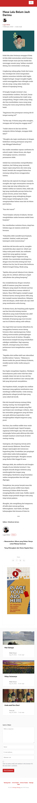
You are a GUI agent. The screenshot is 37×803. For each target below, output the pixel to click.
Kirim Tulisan (15, 782)
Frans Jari (11, 710)
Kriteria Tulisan (24, 782)
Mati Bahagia (9, 648)
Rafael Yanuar (13, 653)
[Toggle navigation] (31, 2)
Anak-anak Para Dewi (12, 705)
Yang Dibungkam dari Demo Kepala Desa (18, 548)
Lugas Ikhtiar (6, 25)
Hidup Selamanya (10, 676)
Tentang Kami (7, 782)
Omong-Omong (16, 787)
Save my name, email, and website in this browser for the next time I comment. (18, 765)
